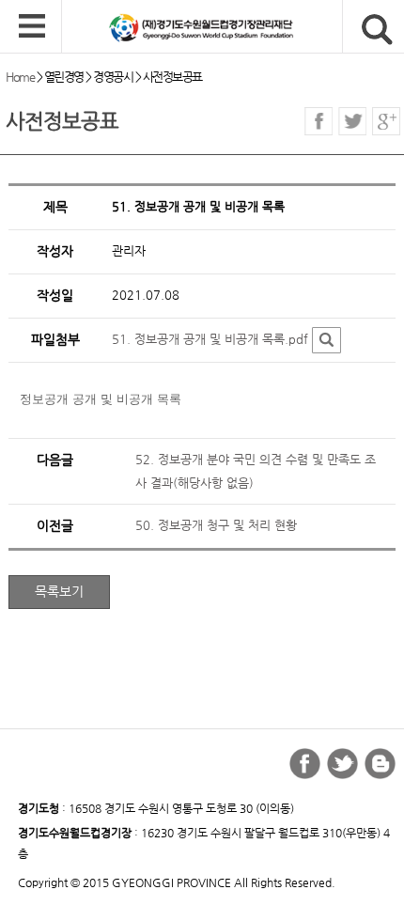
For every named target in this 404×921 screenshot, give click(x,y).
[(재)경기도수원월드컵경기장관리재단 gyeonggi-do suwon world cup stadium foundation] (233, 27)
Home (20, 77)
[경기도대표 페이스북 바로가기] (304, 763)
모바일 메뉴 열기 (32, 27)
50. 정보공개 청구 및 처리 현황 (216, 525)
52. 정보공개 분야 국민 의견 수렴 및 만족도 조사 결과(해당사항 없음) (255, 471)
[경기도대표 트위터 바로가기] (342, 763)
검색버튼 (377, 29)
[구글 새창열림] (386, 121)
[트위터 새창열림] (352, 121)
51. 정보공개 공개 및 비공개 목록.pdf (210, 339)
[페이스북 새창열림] (318, 121)
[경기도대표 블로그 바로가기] (380, 763)
